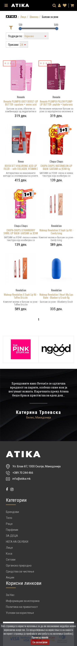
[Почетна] (11, 16)
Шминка (34, 17)
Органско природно (19, 565)
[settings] (65, 5)
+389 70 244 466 (22, 472)
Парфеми (12, 529)
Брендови (12, 511)
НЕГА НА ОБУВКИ (17, 541)
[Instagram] (11, 489)
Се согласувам (40, 642)
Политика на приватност (22, 606)
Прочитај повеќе (40, 637)
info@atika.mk (21, 478)
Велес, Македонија (38, 417)
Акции (10, 577)
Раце (9, 523)
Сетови (10, 559)
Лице (23, 17)
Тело (9, 517)
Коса (9, 553)
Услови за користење (20, 612)
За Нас (10, 595)
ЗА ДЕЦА (12, 535)
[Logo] (38, 454)
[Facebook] (7, 489)
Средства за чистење (20, 571)
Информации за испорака (22, 600)
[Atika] (20, 5)
